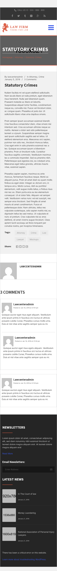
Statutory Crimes (21, 85)
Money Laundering (27, 513)
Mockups (34, 239)
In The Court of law (27, 494)
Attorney (19, 57)
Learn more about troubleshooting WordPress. (24, 559)
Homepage (7, 57)
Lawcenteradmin (30, 266)
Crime (41, 76)
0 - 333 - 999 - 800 (35, 10)
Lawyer (20, 239)
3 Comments (30, 79)
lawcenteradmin (15, 76)
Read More (7, 453)
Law (44, 233)
